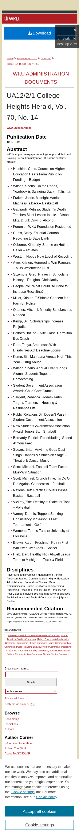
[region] (39, 797)
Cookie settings (23, 792)
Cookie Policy (46, 797)
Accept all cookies (39, 811)
